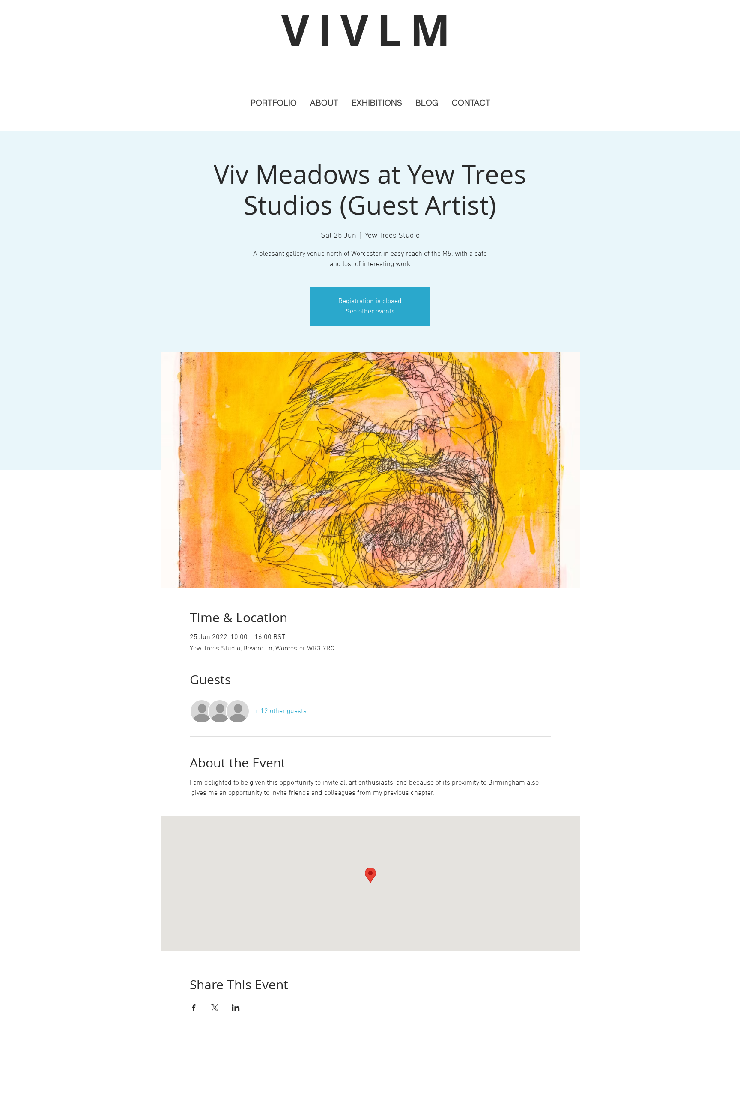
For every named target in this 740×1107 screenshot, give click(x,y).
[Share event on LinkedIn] (236, 1007)
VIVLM (370, 30)
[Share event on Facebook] (194, 1007)
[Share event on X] (215, 1007)
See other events (370, 311)
